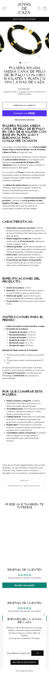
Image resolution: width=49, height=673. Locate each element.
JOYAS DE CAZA (24, 8)
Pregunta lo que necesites (24, 486)
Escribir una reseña (24, 585)
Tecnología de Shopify (24, 671)
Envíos (24, 480)
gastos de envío (27, 92)
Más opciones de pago (24, 119)
